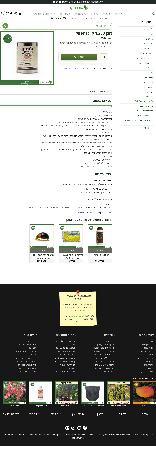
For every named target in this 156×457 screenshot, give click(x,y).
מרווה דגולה (148, 365)
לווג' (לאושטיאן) (147, 351)
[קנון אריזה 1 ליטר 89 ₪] (100, 236)
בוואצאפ (57, 1)
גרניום (151, 341)
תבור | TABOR (147, 128)
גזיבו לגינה (149, 39)
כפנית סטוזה (148, 347)
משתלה (106, 13)
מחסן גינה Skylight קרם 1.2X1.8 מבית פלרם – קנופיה (92, 344)
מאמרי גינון (65, 13)
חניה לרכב (149, 68)
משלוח (92, 91)
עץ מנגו (94, 13)
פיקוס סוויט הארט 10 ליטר (65, 371)
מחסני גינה (149, 78)
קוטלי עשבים (148, 87)
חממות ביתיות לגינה (145, 63)
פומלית (72, 344)
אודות (145, 414)
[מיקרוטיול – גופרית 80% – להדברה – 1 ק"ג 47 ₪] (71, 236)
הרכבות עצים (148, 48)
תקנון (100, 414)
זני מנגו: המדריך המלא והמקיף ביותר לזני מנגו (18, 358)
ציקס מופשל (70, 368)
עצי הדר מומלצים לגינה (27, 371)
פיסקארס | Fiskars (145, 106)
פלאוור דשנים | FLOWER (143, 111)
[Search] (153, 13)
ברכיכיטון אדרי (147, 344)
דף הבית (103, 18)
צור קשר (37, 13)
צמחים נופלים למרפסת (27, 365)
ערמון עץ (150, 368)
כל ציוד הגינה (148, 29)
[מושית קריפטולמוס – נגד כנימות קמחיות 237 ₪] (42, 236)
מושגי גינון (78, 414)
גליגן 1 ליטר (109, 341)
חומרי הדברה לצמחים (80, 18)
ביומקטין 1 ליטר (108, 371)
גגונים (151, 34)
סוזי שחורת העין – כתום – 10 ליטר (62, 351)
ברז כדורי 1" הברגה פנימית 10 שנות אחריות (97, 358)
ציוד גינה (119, 13)
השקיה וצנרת (148, 53)
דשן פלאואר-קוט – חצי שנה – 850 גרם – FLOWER (94, 368)
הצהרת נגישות (11, 414)
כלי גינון (150, 73)
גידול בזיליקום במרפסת (27, 344)
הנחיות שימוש (105, 91)
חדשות (123, 414)
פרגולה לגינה (148, 82)
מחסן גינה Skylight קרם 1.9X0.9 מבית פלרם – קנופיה (92, 365)
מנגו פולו (149, 354)
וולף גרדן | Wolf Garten (144, 101)
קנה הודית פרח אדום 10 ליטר (63, 358)
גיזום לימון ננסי (30, 347)
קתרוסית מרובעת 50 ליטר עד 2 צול (61, 341)
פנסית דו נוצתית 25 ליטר (65, 347)
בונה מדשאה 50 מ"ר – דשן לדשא (101, 354)
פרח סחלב (32, 354)
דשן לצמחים (148, 43)
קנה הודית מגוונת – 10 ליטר (64, 361)
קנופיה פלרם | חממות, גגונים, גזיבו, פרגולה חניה (137, 121)
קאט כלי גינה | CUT (145, 115)
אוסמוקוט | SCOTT (146, 96)
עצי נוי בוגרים (31, 341)
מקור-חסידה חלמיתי (145, 358)
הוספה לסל (79, 56)
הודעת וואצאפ (77, 316)
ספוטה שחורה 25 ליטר (66, 365)
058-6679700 (94, 212)
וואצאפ (81, 212)
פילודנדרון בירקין (146, 371)
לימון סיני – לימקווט (67, 354)
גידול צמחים (80, 13)
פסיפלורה (149, 361)
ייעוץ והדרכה (49, 13)
